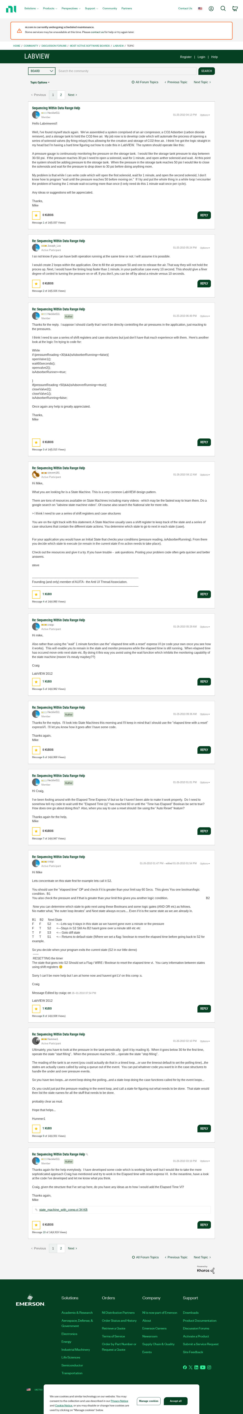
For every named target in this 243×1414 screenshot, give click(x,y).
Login (201, 57)
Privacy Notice (119, 1401)
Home (16, 45)
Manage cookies (149, 1401)
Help (214, 57)
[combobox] (125, 71)
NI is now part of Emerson (159, 1312)
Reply (204, 215)
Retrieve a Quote (113, 1328)
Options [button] (204, 115)
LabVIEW (118, 45)
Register (186, 57)
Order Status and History (119, 1320)
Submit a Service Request (201, 1344)
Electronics (69, 1334)
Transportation (72, 1373)
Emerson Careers (154, 1328)
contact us (97, 32)
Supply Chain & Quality (158, 1344)
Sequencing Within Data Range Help (56, 108)
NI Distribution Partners (118, 1312)
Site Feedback (193, 1352)
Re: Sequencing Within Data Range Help (58, 241)
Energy (66, 1341)
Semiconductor (72, 1365)
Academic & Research (77, 1312)
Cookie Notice (63, 1405)
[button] (36, 215)
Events (147, 1352)
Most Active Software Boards (90, 45)
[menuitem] (31, 9)
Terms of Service (113, 1336)
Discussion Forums (54, 45)
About (146, 1320)
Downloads (191, 1312)
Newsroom (149, 1336)
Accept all (176, 1401)
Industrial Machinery (76, 1349)
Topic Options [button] (38, 82)
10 (44, 1232)
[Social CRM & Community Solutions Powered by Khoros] (205, 1269)
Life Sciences (71, 1357)
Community (31, 45)
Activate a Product (196, 1336)
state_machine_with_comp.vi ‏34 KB (63, 1209)
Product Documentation (199, 1320)
